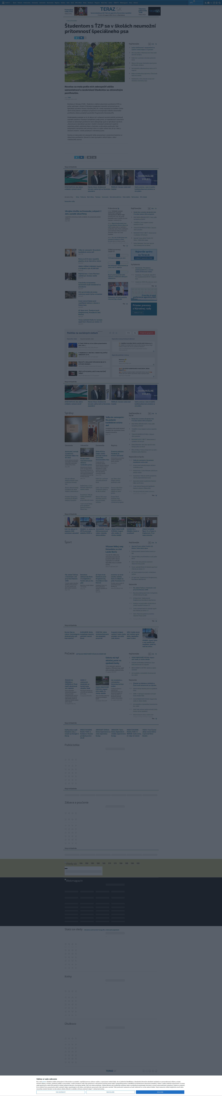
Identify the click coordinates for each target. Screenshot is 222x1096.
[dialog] (111, 1086)
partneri (44, 1081)
